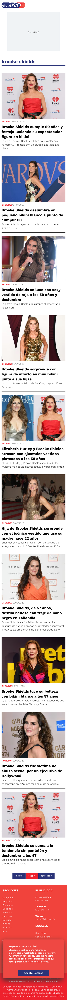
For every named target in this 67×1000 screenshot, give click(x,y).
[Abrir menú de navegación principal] (62, 5)
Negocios (7, 901)
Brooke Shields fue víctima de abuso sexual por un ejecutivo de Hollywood (32, 771)
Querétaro (40, 933)
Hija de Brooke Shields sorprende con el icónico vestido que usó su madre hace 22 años (32, 533)
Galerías (7, 927)
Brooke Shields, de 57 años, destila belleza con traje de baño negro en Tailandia (32, 613)
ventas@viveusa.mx (45, 919)
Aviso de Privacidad (19, 981)
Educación (8, 897)
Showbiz (7, 121)
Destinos (7, 916)
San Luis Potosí (43, 936)
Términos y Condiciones (45, 981)
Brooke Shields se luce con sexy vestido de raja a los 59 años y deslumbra (31, 295)
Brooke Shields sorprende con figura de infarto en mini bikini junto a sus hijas (30, 374)
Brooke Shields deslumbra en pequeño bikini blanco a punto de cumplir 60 (32, 215)
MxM (5, 931)
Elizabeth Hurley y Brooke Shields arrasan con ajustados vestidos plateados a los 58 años (33, 454)
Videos (6, 923)
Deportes (7, 909)
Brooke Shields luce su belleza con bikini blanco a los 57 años (30, 693)
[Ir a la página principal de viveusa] (29, 5)
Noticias (7, 760)
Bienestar (7, 905)
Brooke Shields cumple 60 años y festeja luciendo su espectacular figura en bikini (32, 132)
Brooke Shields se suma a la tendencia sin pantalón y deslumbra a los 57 (27, 850)
